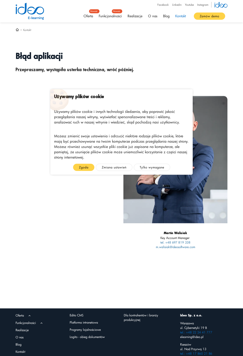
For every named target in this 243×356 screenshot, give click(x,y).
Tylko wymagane (152, 167)
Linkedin (176, 4)
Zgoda (83, 167)
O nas (152, 16)
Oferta (90, 14)
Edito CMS (77, 315)
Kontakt (180, 16)
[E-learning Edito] (30, 11)
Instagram (202, 4)
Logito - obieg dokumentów (87, 337)
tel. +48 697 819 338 (175, 242)
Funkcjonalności (110, 14)
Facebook (163, 4)
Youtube (189, 4)
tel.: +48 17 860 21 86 (196, 353)
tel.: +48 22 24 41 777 (196, 332)
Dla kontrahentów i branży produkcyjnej (141, 317)
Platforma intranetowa (84, 322)
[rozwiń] (29, 315)
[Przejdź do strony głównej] (17, 30)
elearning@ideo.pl (192, 337)
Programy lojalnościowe (85, 330)
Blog (166, 16)
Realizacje (135, 16)
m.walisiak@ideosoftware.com (175, 247)
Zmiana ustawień (114, 167)
